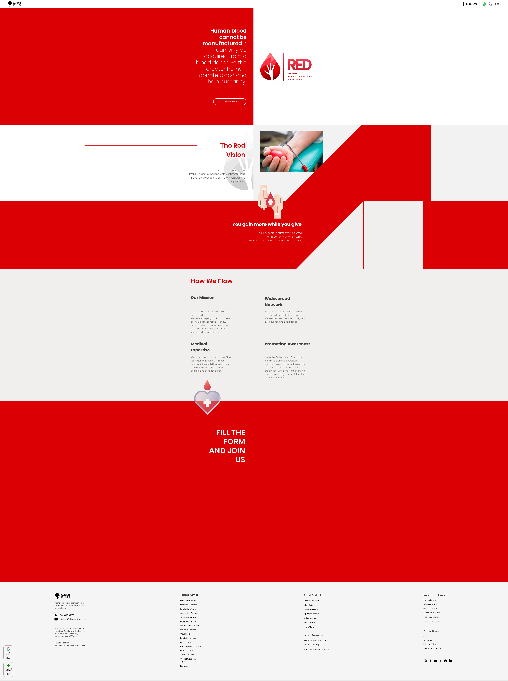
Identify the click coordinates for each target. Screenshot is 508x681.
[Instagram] (425, 661)
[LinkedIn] (450, 661)
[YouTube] (435, 661)
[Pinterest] (445, 661)
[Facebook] (430, 661)
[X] (440, 661)
